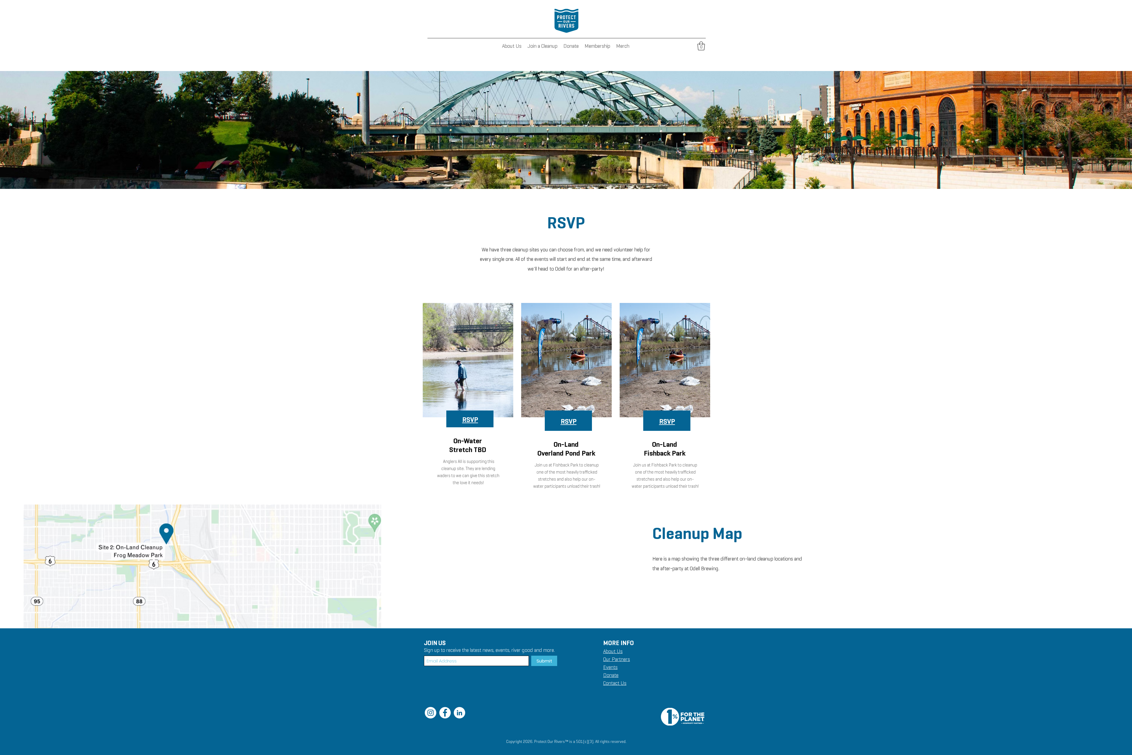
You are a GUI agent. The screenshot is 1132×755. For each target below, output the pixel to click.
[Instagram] (430, 712)
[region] (467, 401)
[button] (701, 46)
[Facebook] (445, 712)
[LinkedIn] (459, 712)
